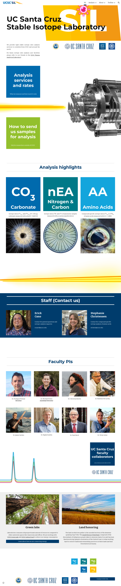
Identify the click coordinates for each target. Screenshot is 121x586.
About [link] (101, 3)
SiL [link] (85, 3)
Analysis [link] (92, 3)
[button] (118, 2)
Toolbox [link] (110, 3)
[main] (60, 23)
